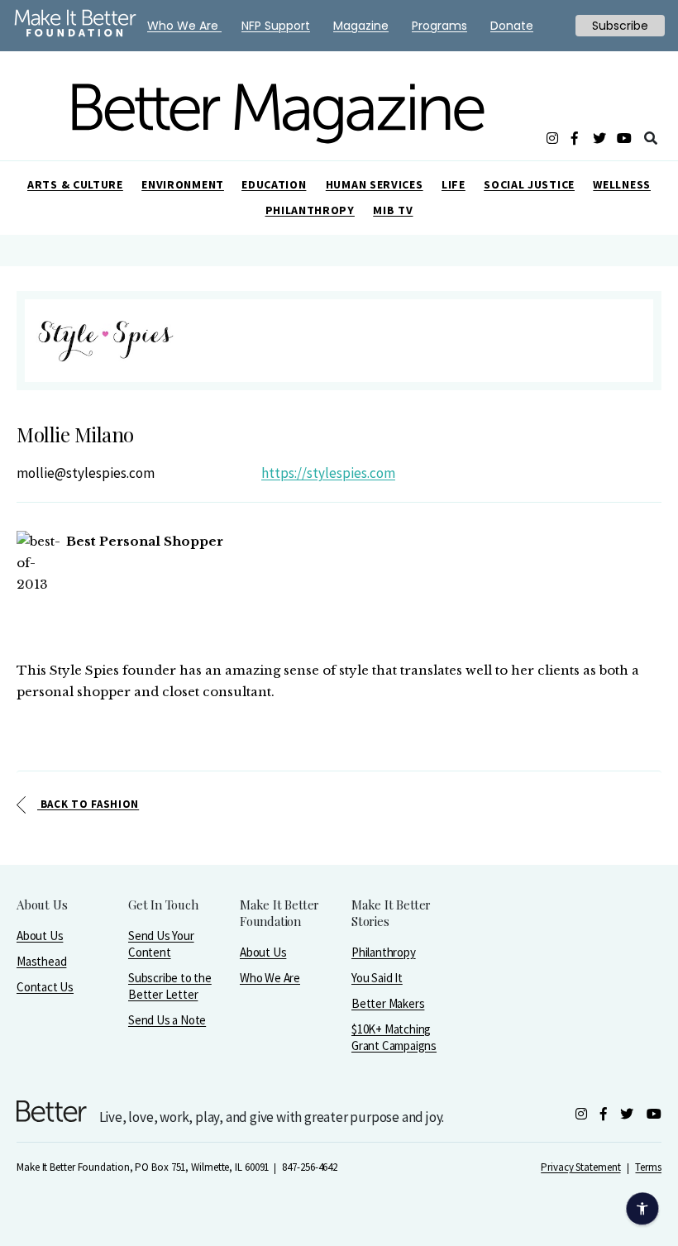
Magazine (361, 25)
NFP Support (275, 25)
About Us (40, 935)
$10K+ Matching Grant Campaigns (394, 1037)
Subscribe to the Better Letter (170, 986)
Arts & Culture (75, 184)
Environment (182, 184)
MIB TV (393, 210)
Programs (439, 25)
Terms (648, 1167)
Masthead (41, 961)
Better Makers (387, 1003)
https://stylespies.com (328, 473)
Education (273, 184)
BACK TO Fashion (88, 804)
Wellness (622, 184)
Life (454, 184)
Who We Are (270, 978)
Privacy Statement (580, 1167)
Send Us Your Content (161, 944)
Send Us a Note (167, 1020)
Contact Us (45, 987)
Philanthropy (310, 210)
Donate (511, 25)
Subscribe (620, 25)
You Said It (377, 978)
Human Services (374, 184)
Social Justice (529, 184)
